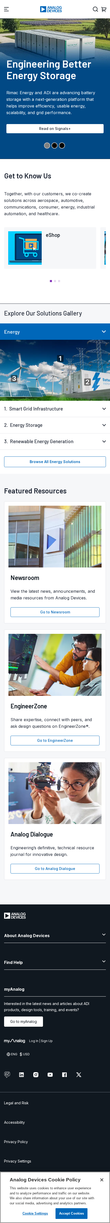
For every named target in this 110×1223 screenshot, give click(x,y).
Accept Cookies (71, 1213)
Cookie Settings (35, 1213)
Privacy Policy (16, 1142)
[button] (51, 281)
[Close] (101, 1179)
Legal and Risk (16, 1103)
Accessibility (14, 1122)
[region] (55, 1197)
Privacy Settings (17, 1161)
